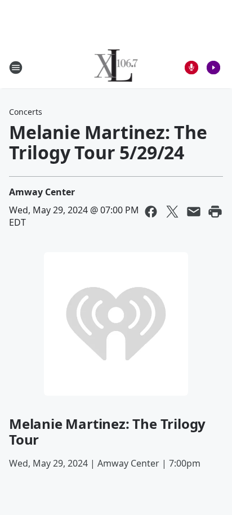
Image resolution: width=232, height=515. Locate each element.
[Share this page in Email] (194, 212)
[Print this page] (215, 212)
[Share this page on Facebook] (151, 212)
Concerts (25, 111)
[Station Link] (116, 67)
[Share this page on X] (172, 212)
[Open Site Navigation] (16, 67)
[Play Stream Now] (213, 67)
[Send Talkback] (191, 67)
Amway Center (42, 192)
